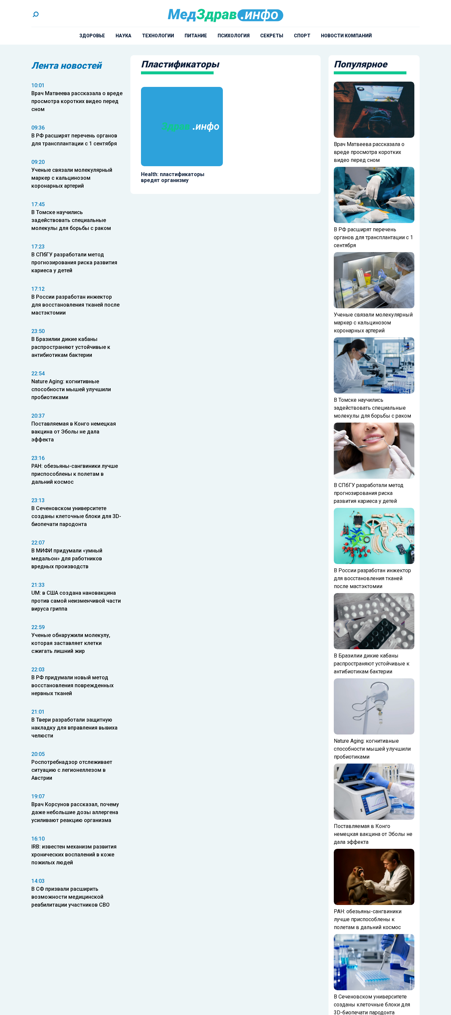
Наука (123, 35)
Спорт (302, 35)
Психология (234, 35)
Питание (196, 35)
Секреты (271, 35)
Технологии (158, 35)
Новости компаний (346, 35)
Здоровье (92, 35)
